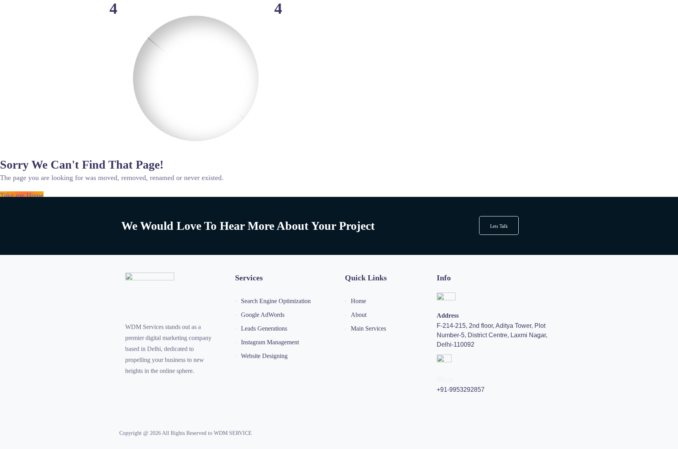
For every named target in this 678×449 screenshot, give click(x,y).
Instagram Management (270, 342)
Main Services (368, 328)
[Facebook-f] (144, 387)
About (358, 314)
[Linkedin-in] (176, 387)
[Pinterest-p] (160, 387)
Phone (445, 379)
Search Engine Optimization (276, 301)
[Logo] (149, 278)
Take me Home (22, 195)
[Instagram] (128, 387)
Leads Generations (264, 328)
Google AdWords (262, 314)
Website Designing (264, 356)
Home (358, 301)
